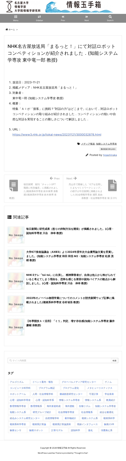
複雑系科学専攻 (18, 424)
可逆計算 (93, 394)
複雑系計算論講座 (61, 424)
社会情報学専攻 (66, 412)
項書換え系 (106, 430)
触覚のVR (109, 424)
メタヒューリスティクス (99, 387)
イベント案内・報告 (42, 381)
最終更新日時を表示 (108, 149)
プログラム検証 (47, 387)
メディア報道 (88, 143)
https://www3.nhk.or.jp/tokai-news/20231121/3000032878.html (56, 134)
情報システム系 (93, 400)
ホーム (12, 29)
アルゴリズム (17, 381)
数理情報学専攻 (18, 406)
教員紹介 (110, 400)
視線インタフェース (87, 424)
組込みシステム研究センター (25, 418)
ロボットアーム (18, 394)
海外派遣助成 (54, 406)
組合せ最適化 (107, 412)
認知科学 (75, 430)
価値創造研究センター (71, 394)
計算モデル (57, 430)
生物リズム (84, 406)
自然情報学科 (52, 418)
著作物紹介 (70, 418)
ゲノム (108, 381)
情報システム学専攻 (69, 400)
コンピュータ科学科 (20, 387)
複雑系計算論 (39, 424)
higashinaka (110, 155)
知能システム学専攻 (106, 143)
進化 (90, 430)
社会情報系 (87, 412)
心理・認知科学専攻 (20, 400)
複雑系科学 (109, 418)
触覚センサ (15, 430)
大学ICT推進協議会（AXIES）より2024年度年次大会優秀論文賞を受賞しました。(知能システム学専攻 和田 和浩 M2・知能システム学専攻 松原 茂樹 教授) (70, 256)
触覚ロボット (36, 430)
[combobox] (63, 360)
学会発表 (109, 394)
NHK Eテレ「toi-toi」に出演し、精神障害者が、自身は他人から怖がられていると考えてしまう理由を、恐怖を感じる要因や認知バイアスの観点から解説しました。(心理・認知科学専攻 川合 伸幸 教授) (71, 279)
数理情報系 (36, 406)
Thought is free (80, 453)
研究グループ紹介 (42, 412)
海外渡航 (69, 406)
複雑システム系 (90, 418)
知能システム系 (18, 412)
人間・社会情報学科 (42, 394)
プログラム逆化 (71, 387)
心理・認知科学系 (45, 400)
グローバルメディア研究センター (79, 381)
